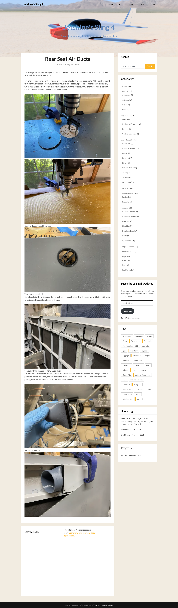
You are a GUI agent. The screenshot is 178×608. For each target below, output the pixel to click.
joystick (145, 351)
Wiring (125, 109)
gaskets (145, 346)
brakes (149, 336)
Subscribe (128, 311)
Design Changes (129, 148)
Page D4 (126, 360)
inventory (134, 351)
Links (153, 4)
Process (142, 4)
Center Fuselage (129, 216)
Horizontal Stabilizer (130, 124)
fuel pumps (135, 341)
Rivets (124, 163)
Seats (124, 236)
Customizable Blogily (104, 605)
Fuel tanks (148, 341)
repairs (134, 370)
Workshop (126, 182)
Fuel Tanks (126, 270)
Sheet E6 (126, 384)
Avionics (125, 100)
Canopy (124, 86)
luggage (126, 355)
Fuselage (124, 208)
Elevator (125, 119)
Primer (125, 153)
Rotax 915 (127, 375)
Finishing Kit (126, 188)
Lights (124, 105)
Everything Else (127, 140)
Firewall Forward (127, 193)
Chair (125, 341)
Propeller (126, 202)
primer (125, 370)
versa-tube (127, 394)
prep (148, 365)
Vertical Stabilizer (129, 134)
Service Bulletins (129, 168)
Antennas (126, 95)
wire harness (128, 399)
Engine (125, 197)
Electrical (124, 91)
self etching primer (142, 375)
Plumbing (126, 226)
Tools (131, 4)
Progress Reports (128, 246)
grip (124, 351)
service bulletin (136, 380)
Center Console (128, 211)
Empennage (126, 115)
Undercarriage (127, 251)
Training (125, 177)
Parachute (126, 221)
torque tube (128, 389)
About (121, 4)
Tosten (140, 389)
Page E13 (138, 365)
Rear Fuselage (128, 231)
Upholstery (126, 240)
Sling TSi (137, 384)
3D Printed (127, 336)
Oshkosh (137, 355)
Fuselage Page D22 (130, 346)
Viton (138, 394)
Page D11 (127, 365)
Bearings (139, 336)
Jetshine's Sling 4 (33, 4)
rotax (144, 370)
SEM (124, 380)
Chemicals (126, 143)
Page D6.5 (138, 360)
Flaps (124, 265)
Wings (123, 256)
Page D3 (148, 355)
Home (111, 4)
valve (149, 389)
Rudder (125, 129)
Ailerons (125, 260)
